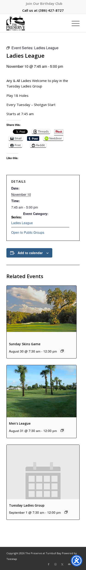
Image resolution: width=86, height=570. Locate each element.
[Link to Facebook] (48, 564)
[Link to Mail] (69, 564)
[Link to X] (62, 564)
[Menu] (73, 23)
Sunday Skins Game (24, 344)
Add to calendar (30, 252)
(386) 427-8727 (51, 10)
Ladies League (22, 222)
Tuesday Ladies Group (26, 505)
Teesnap (11, 559)
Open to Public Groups (27, 232)
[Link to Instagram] (55, 564)
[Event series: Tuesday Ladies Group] (66, 512)
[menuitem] (44, 3)
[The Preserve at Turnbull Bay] (35, 23)
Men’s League (20, 423)
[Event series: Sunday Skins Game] (62, 351)
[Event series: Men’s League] (62, 430)
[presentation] (41, 312)
